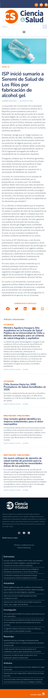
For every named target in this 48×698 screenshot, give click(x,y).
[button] (24, 32)
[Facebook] (41, 5)
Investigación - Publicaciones (17, 416)
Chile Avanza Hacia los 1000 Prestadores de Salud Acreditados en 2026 (25, 387)
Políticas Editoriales (24, 548)
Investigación (10, 609)
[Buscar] (45, 27)
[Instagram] (36, 5)
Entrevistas (9, 556)
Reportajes (9, 636)
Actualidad (9, 324)
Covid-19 (5, 67)
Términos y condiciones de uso (24, 545)
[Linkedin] (46, 5)
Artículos (8, 663)
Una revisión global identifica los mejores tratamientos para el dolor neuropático (23, 421)
